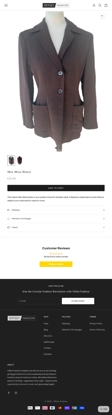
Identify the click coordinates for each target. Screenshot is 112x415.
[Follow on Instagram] (15, 392)
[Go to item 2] (20, 160)
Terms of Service (97, 330)
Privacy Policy (95, 323)
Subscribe (78, 301)
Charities (48, 354)
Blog (46, 330)
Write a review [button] (56, 264)
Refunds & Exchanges (72, 330)
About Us (48, 336)
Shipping (66, 323)
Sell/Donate (49, 342)
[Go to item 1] (11, 160)
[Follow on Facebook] (8, 392)
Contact (47, 348)
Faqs (46, 323)
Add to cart (56, 188)
